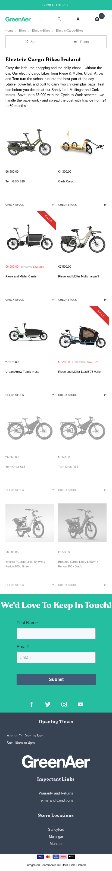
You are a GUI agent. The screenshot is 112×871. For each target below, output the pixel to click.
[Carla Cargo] (82, 142)
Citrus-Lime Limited (73, 865)
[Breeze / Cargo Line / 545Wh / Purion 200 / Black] (82, 523)
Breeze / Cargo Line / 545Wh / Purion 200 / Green (25, 564)
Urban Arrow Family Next (22, 371)
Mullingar (56, 837)
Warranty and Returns (56, 793)
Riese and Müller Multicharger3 (78, 276)
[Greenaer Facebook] (32, 704)
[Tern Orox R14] (82, 428)
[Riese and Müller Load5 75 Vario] (82, 332)
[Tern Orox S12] (29, 428)
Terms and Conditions (56, 800)
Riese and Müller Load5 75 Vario (79, 371)
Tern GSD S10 (15, 181)
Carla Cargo (66, 181)
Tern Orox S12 (15, 466)
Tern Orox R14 (68, 466)
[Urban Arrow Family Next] (29, 332)
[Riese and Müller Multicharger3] (82, 237)
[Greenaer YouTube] (80, 704)
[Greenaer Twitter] (48, 704)
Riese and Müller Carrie (20, 276)
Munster (56, 844)
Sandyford (56, 829)
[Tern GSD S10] (29, 142)
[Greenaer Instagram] (64, 704)
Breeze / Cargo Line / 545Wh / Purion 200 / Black (78, 564)
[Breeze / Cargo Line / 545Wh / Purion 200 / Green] (29, 523)
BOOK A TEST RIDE (56, 5)
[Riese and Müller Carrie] (29, 237)
